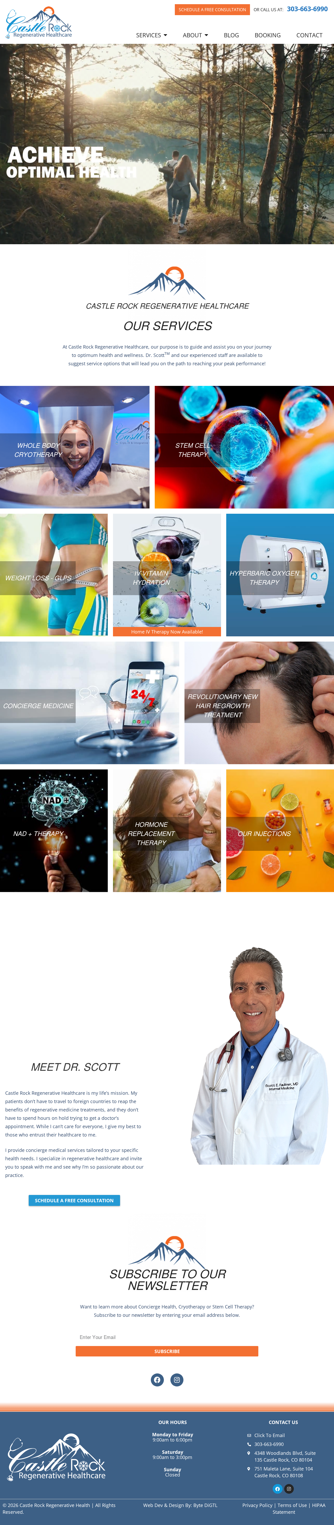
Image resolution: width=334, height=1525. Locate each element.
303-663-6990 (307, 8)
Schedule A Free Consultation (212, 10)
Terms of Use (292, 1505)
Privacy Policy (257, 1505)
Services (148, 35)
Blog (231, 35)
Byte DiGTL (205, 1505)
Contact (309, 35)
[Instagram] (176, 1379)
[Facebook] (157, 1379)
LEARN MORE (74, 477)
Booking (268, 35)
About (192, 35)
